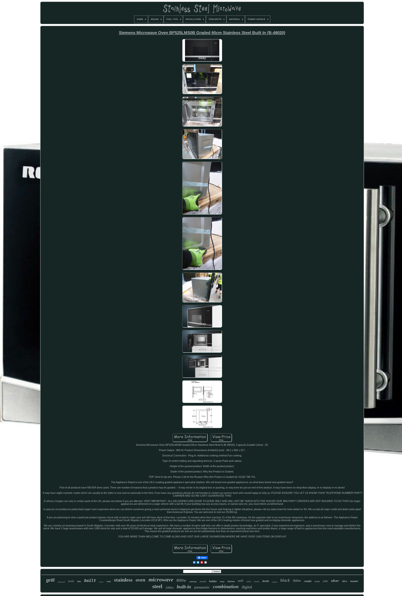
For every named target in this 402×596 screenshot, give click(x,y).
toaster (354, 581)
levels (265, 581)
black (285, 580)
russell (203, 581)
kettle (71, 581)
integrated (61, 582)
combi (307, 581)
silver (335, 581)
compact (274, 582)
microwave (161, 580)
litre (79, 581)
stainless (123, 580)
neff (240, 581)
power (101, 582)
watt (109, 581)
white (248, 581)
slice (344, 581)
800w (181, 580)
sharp (222, 581)
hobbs (213, 581)
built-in (184, 586)
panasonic (202, 587)
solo (325, 581)
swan (317, 581)
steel (157, 586)
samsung (192, 581)
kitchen (231, 581)
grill (50, 580)
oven (140, 580)
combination (226, 586)
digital (247, 587)
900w (297, 581)
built (90, 580)
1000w (169, 587)
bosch (256, 581)
